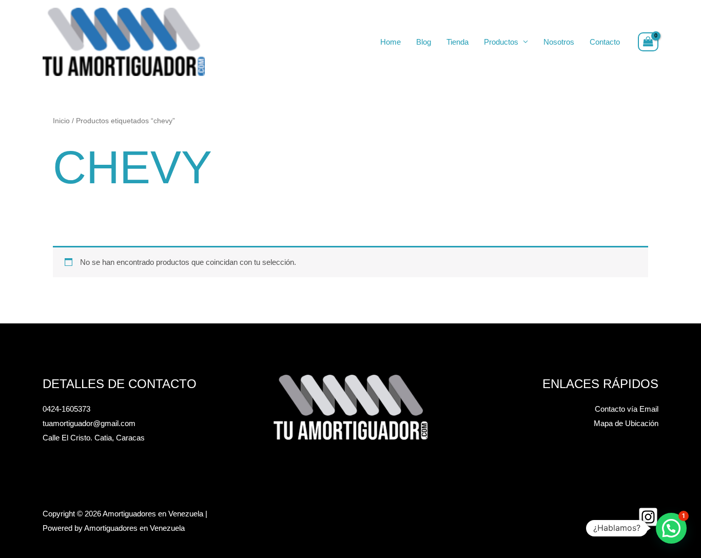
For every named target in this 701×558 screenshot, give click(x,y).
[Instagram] (648, 517)
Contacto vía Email (626, 409)
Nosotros (558, 41)
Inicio (61, 121)
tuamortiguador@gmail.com (89, 423)
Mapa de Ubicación (626, 423)
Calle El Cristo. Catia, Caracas (94, 437)
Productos (501, 41)
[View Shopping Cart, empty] (648, 42)
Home (390, 41)
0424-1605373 (66, 409)
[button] (671, 528)
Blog (423, 41)
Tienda (457, 41)
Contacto (605, 41)
